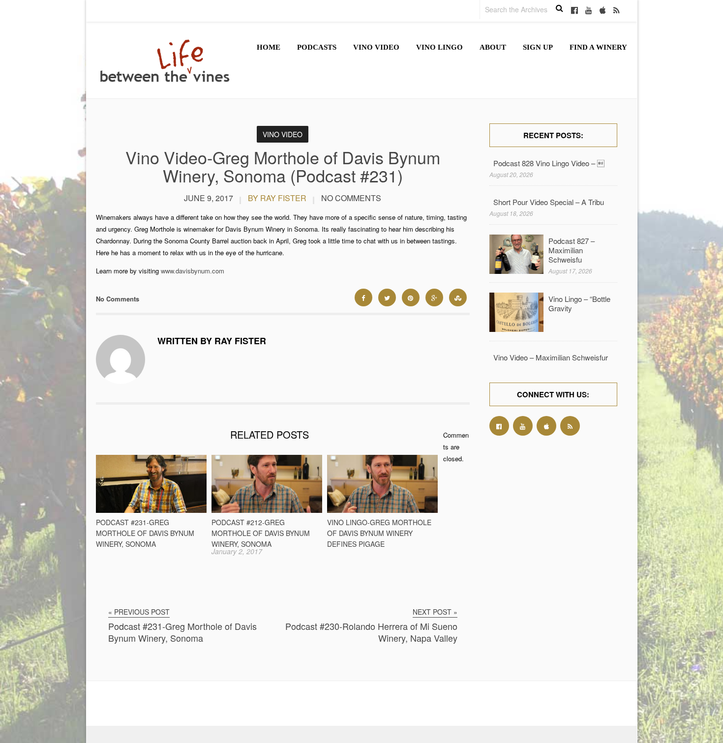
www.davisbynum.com (192, 270)
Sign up (538, 47)
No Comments (351, 198)
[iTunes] (603, 11)
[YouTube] (588, 11)
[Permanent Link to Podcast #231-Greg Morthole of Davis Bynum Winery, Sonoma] (151, 510)
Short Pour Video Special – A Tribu (548, 202)
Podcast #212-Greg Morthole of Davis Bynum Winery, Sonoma (260, 533)
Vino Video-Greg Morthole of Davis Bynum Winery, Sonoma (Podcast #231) (282, 166)
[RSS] (616, 11)
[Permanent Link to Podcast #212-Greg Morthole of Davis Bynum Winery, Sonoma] (266, 510)
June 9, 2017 (208, 198)
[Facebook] (574, 11)
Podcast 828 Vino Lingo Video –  (548, 163)
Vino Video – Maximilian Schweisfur (550, 357)
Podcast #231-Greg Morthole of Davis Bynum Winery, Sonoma (145, 533)
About (493, 47)
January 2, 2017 (236, 551)
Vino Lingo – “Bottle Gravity (579, 303)
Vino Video (376, 47)
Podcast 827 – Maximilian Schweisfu (571, 250)
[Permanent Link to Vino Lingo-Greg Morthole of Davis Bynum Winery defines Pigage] (382, 510)
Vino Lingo (439, 47)
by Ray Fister (277, 198)
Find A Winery (598, 47)
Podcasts (316, 47)
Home (268, 47)
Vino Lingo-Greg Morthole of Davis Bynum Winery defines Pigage (379, 533)
